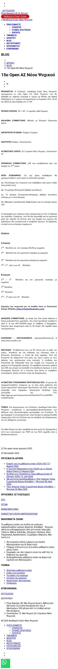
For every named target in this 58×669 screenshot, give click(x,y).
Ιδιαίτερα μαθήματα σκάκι (19, 570)
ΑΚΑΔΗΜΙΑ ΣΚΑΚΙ (9, 509)
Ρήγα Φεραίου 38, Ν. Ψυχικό (14, 13)
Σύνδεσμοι (11, 583)
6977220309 (8, 10)
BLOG (8, 40)
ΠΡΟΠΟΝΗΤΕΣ (13, 46)
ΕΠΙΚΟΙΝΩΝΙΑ (12, 48)
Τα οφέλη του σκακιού (17, 575)
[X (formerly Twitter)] (7, 84)
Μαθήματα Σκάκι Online (15, 16)
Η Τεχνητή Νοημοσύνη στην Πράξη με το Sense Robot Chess (29, 470)
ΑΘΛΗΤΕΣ (11, 38)
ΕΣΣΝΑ (4, 504)
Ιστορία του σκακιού (16, 578)
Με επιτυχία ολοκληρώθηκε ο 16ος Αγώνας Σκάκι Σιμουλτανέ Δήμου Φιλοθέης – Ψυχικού (30, 481)
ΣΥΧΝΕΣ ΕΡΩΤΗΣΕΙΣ (21, 30)
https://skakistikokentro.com (30, 309)
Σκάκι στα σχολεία (15, 573)
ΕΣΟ (3, 499)
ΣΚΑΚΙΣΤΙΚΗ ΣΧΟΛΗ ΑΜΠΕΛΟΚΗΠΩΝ (19, 514)
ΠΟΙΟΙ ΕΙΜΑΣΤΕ (13, 24)
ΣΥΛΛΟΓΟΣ (16, 27)
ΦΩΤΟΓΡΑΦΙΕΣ (13, 43)
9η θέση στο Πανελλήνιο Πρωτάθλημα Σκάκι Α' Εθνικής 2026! (29, 475)
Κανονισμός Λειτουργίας (18, 580)
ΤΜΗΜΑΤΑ (11, 35)
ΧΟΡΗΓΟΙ (16, 32)
